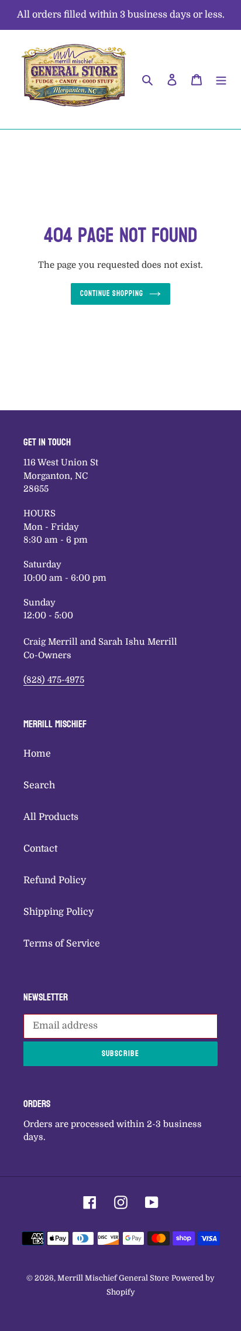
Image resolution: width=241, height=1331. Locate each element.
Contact (40, 848)
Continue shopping (112, 294)
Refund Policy (54, 880)
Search (39, 785)
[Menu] (221, 80)
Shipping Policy (58, 912)
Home (37, 753)
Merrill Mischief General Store (113, 1278)
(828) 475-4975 (53, 680)
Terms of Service (61, 943)
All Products (50, 817)
